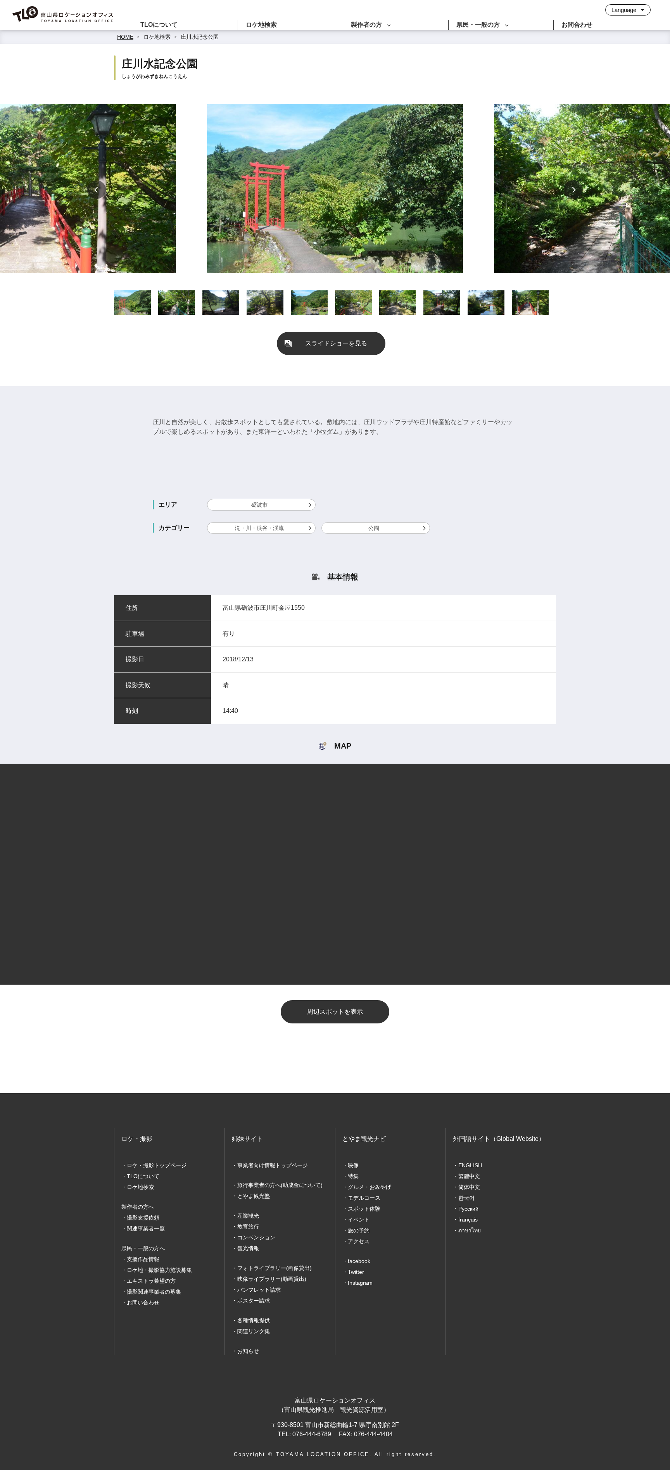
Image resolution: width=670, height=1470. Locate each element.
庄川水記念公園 (200, 37)
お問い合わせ (143, 1302)
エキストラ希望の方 (151, 1281)
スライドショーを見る (336, 343)
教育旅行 (248, 1226)
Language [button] (624, 10)
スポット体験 (364, 1209)
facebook (359, 1261)
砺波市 (259, 505)
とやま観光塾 (253, 1196)
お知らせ (248, 1351)
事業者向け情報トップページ (272, 1165)
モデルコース (364, 1198)
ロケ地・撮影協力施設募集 (159, 1270)
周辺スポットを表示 (335, 1011)
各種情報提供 (253, 1320)
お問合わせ (576, 24)
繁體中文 (469, 1176)
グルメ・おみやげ (369, 1187)
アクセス (359, 1241)
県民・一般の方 (478, 24)
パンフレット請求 (259, 1290)
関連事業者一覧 (146, 1228)
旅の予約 (359, 1230)
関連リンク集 (253, 1331)
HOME (125, 37)
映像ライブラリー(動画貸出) (271, 1279)
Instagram (360, 1283)
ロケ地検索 (261, 24)
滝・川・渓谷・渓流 (259, 528)
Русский (468, 1209)
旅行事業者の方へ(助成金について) (280, 1185)
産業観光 (248, 1216)
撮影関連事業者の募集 (154, 1292)
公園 (373, 528)
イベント (359, 1219)
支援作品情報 (143, 1259)
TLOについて (159, 24)
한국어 (466, 1198)
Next (573, 189)
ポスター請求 (253, 1300)
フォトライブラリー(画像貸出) (274, 1268)
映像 (353, 1165)
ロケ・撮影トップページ (156, 1165)
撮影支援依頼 (143, 1218)
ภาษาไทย (469, 1230)
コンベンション (256, 1237)
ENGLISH (470, 1165)
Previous (96, 189)
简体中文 (469, 1187)
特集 (353, 1176)
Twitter (356, 1272)
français (468, 1219)
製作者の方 (366, 24)
